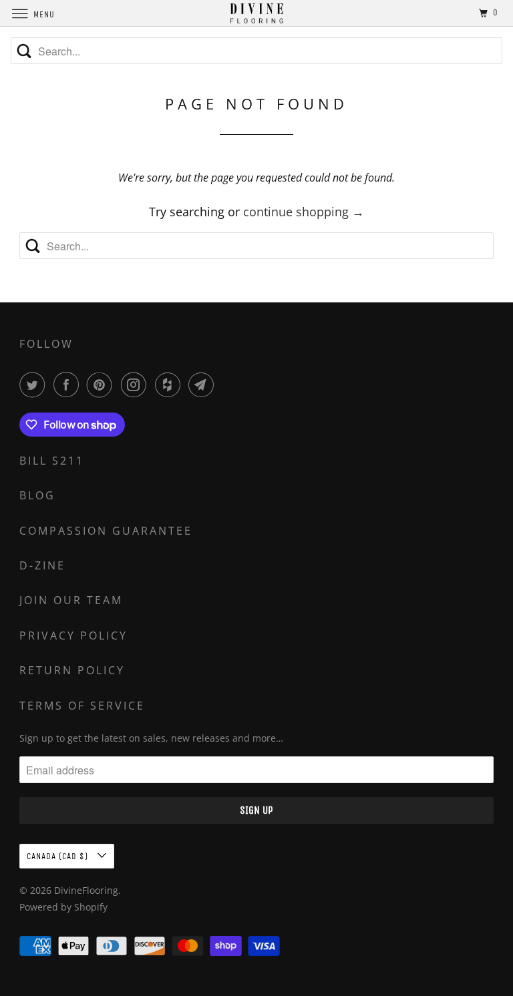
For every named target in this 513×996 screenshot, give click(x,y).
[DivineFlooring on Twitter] (34, 384)
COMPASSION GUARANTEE (105, 530)
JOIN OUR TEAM (71, 600)
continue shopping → (303, 212)
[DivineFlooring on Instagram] (136, 384)
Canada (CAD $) (59, 856)
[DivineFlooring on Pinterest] (102, 384)
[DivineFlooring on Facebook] (68, 384)
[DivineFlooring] (256, 13)
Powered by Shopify (63, 907)
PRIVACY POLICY (73, 635)
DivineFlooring (86, 890)
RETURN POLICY (72, 670)
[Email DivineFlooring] (203, 384)
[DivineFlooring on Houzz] (170, 384)
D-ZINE (42, 565)
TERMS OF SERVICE (82, 705)
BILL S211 (51, 460)
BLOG (37, 495)
